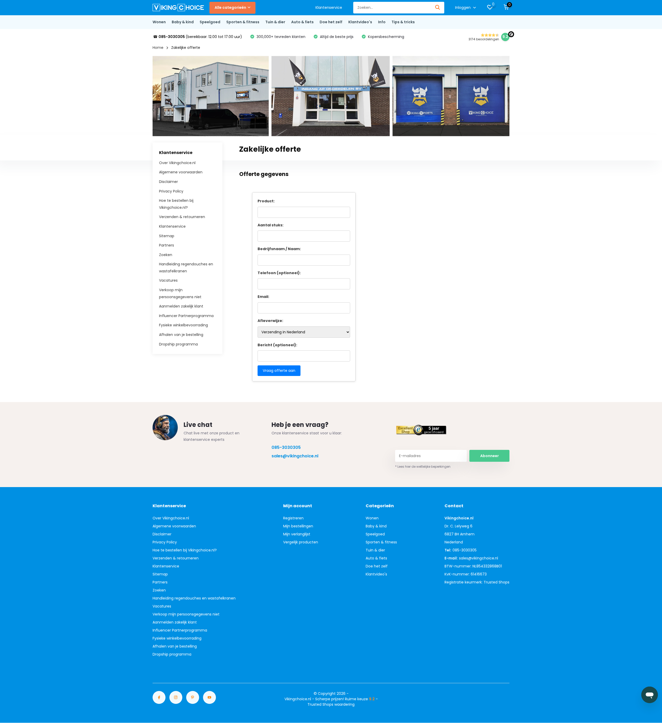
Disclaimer (168, 181)
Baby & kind (183, 22)
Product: (266, 201)
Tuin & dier (275, 22)
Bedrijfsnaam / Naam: (279, 248)
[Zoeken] (437, 7)
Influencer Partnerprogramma (186, 315)
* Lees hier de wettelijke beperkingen (422, 466)
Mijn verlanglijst (296, 534)
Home (158, 47)
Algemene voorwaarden (180, 172)
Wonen (159, 22)
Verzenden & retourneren (182, 216)
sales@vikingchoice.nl (295, 456)
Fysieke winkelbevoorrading (183, 325)
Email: (263, 296)
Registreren (293, 518)
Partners (166, 245)
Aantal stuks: (270, 225)
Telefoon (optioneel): (279, 272)
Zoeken (165, 254)
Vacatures (168, 280)
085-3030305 (286, 447)
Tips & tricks (403, 22)
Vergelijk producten (300, 542)
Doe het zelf (331, 22)
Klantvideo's (360, 22)
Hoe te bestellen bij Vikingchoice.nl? (185, 550)
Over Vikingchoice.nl (177, 162)
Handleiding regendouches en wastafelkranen (194, 598)
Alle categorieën (230, 7)
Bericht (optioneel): (277, 345)
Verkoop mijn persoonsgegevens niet (186, 614)
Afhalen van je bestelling (181, 334)
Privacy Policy (171, 191)
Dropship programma (178, 344)
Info (382, 22)
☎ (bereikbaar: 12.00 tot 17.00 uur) (197, 36)
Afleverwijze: (270, 320)
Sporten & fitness (242, 22)
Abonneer (489, 455)
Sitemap (166, 235)
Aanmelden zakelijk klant (181, 306)
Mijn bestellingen (298, 526)
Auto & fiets (302, 22)
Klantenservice (328, 7)
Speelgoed (210, 22)
